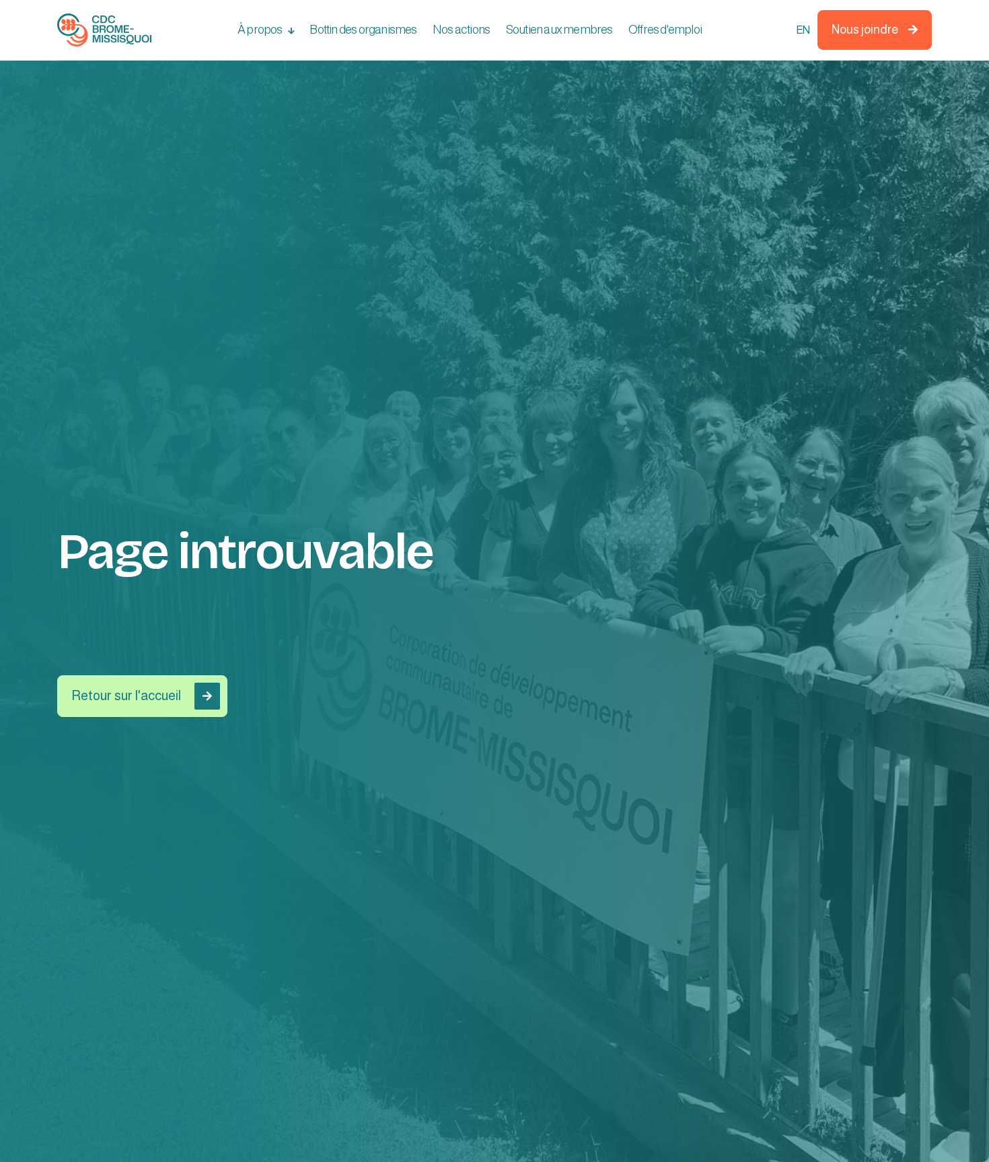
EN (802, 30)
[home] (104, 29)
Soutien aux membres (559, 29)
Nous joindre (875, 29)
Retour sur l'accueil (141, 695)
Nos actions (461, 29)
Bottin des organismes (362, 29)
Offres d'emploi (665, 29)
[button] (265, 30)
